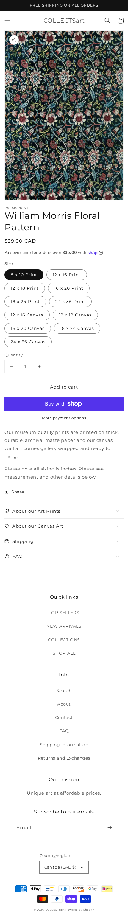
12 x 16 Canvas (27, 315)
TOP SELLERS (64, 612)
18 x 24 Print (25, 301)
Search (64, 690)
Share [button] (17, 492)
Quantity (13, 354)
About (64, 704)
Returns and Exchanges (64, 758)
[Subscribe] (109, 827)
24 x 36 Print (70, 301)
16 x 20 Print (68, 288)
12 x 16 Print (67, 274)
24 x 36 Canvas (28, 341)
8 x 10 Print (24, 274)
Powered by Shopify (79, 909)
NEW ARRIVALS (63, 626)
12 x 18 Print (25, 288)
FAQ (64, 731)
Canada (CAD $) (60, 867)
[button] (7, 20)
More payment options (64, 418)
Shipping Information (64, 744)
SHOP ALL (64, 653)
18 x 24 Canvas (77, 328)
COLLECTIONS (64, 639)
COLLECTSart (55, 909)
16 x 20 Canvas (28, 328)
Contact (64, 717)
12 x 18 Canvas (75, 315)
